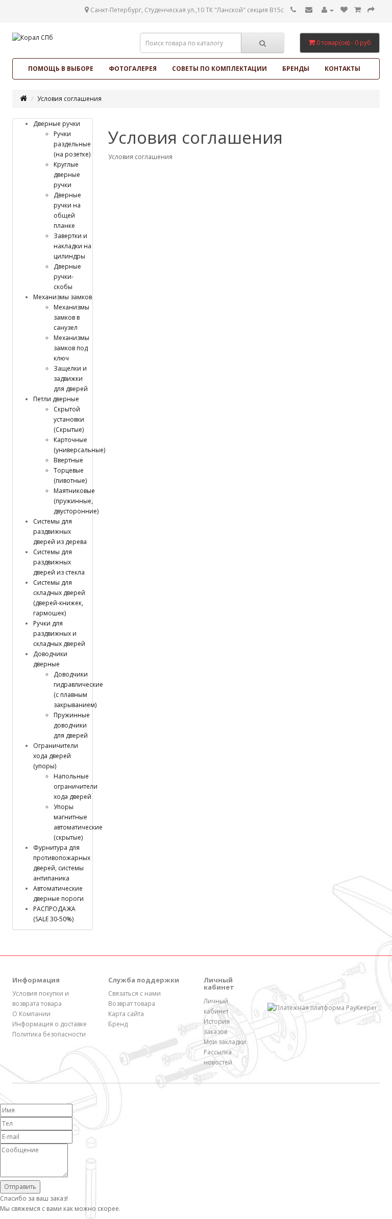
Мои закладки (225, 1042)
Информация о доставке (49, 1024)
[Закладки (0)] (344, 10)
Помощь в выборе (60, 68)
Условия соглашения (69, 98)
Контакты (342, 68)
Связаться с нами (134, 993)
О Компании (31, 1013)
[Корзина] (357, 10)
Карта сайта (126, 1013)
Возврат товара (131, 1003)
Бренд (118, 1024)
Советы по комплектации (219, 68)
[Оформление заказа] (371, 10)
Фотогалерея (133, 68)
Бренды (295, 68)
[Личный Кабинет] (328, 10)
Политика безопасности (49, 1034)
